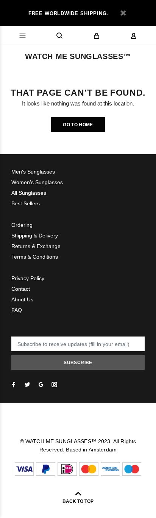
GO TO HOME (78, 124)
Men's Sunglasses (33, 172)
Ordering (22, 225)
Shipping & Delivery (34, 236)
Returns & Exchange (36, 246)
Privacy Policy (27, 278)
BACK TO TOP (78, 501)
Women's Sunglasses (37, 182)
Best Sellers (25, 203)
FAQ (16, 310)
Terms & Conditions (34, 257)
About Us (22, 299)
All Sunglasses (28, 193)
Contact (20, 289)
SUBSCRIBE (78, 362)
